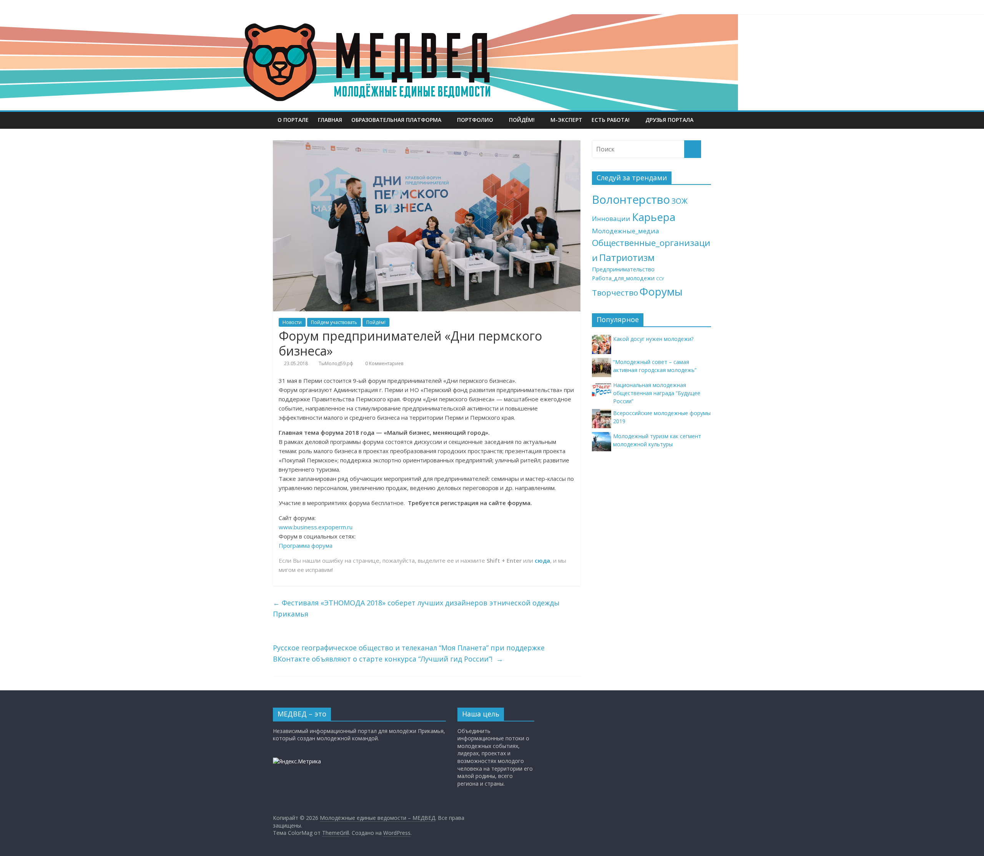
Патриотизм (627, 257)
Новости (292, 322)
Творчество (615, 292)
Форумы (661, 291)
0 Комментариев (383, 363)
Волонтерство (631, 199)
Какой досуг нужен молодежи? (653, 338)
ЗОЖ (680, 201)
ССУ (660, 278)
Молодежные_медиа (625, 230)
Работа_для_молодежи (623, 278)
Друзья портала (669, 119)
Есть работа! (611, 119)
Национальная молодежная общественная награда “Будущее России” (656, 393)
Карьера (653, 217)
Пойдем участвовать (334, 322)
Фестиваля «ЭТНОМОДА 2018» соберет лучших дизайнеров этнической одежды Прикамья (416, 608)
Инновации (611, 218)
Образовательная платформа (396, 119)
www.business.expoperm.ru (315, 527)
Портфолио (475, 119)
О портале (293, 119)
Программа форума (305, 545)
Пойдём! (522, 119)
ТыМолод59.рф (336, 363)
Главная (330, 119)
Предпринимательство (623, 269)
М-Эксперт (566, 119)
